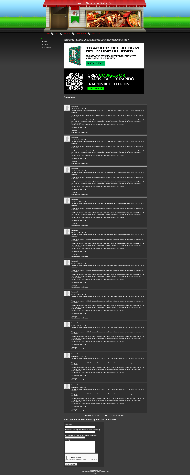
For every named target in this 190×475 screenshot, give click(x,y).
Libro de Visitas (81, 33)
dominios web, (82, 39)
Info (57, 33)
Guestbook (47, 47)
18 (111, 415)
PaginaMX (126, 39)
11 (92, 415)
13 (98, 415)
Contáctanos (96, 33)
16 (106, 415)
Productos (67, 33)
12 (95, 415)
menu (46, 44)
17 (108, 415)
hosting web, (73, 39)
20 (116, 415)
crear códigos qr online (85, 41)
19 (114, 415)
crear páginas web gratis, (109, 39)
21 (119, 415)
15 (103, 415)
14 (100, 415)
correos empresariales (93, 39)
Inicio (47, 33)
